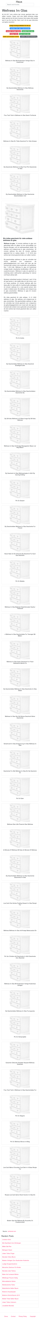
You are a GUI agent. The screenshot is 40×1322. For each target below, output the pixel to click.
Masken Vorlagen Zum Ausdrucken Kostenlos (15, 1260)
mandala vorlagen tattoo (13, 31)
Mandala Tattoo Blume (9, 1257)
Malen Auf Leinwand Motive (10, 1274)
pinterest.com (12, 1231)
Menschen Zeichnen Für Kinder (11, 1267)
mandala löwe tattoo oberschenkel (20, 28)
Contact (13, 1316)
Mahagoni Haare (7, 1250)
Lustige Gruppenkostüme (9, 1264)
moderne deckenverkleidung (28, 36)
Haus (19, 1)
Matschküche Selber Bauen (10, 1288)
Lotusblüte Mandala (8, 1306)
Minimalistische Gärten (9, 1281)
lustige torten (14, 34)
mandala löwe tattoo (28, 31)
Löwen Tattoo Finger (8, 1253)
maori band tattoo (25, 34)
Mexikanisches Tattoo (8, 1285)
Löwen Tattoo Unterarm (9, 1302)
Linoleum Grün (6, 1239)
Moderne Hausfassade (9, 1292)
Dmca (6, 1316)
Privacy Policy (23, 1316)
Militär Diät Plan (6, 1246)
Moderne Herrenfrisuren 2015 (11, 1295)
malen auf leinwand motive (11, 36)
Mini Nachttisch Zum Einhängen (11, 1243)
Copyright (33, 1316)
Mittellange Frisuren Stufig (10, 1278)
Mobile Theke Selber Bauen (10, 1299)
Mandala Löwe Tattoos (9, 1271)
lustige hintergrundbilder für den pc (20, 25)
